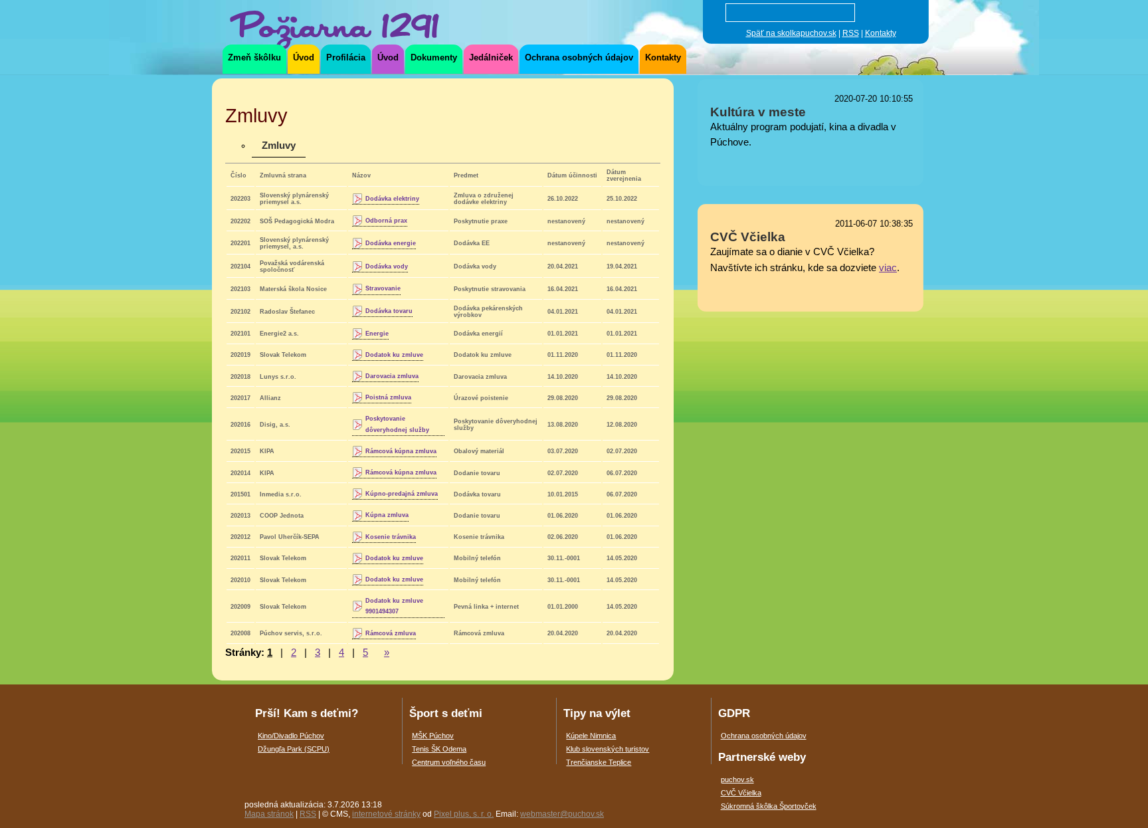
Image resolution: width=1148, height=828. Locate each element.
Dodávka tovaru (389, 311)
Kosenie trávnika (390, 537)
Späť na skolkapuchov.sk (791, 33)
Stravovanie (383, 288)
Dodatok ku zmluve (394, 355)
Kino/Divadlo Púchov (291, 736)
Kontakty (880, 33)
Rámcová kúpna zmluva (400, 451)
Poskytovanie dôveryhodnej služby (397, 424)
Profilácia (345, 57)
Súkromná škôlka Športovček (768, 806)
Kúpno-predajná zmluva (401, 493)
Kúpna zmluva (387, 515)
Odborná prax (386, 220)
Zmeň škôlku (254, 57)
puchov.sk (737, 779)
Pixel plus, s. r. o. (464, 814)
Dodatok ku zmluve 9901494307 (394, 606)
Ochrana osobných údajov (579, 57)
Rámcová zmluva (390, 633)
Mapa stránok (269, 814)
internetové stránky (386, 814)
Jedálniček (491, 57)
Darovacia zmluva (392, 376)
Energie (377, 333)
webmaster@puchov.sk (562, 814)
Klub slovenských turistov (607, 749)
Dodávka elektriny (392, 198)
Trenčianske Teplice (598, 762)
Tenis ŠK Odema (439, 749)
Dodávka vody (386, 266)
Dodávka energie (390, 243)
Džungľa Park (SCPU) (294, 749)
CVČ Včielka (747, 237)
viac (888, 267)
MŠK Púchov (433, 736)
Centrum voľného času (449, 762)
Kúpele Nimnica (591, 736)
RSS (850, 33)
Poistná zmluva (388, 397)
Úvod (303, 57)
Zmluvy (279, 145)
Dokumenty (434, 57)
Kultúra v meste (758, 112)
